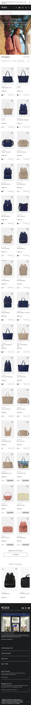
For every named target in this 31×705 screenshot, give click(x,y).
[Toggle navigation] (29, 7)
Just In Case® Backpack (7, 376)
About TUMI (4, 664)
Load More (16, 554)
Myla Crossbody (21, 441)
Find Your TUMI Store (7, 639)
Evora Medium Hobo (6, 441)
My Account (4, 658)
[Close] (30, 2)
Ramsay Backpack (21, 184)
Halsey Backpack (21, 280)
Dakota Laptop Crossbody (23, 312)
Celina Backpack (21, 248)
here (18, 703)
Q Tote (18, 87)
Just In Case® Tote (21, 376)
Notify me (10, 480)
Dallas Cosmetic (21, 505)
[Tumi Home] (4, 7)
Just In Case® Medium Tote (6, 345)
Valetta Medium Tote (6, 87)
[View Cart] (26, 7)
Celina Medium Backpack (23, 119)
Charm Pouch (4, 505)
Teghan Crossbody (6, 152)
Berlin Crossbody (21, 409)
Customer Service (6, 653)
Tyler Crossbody (21, 216)
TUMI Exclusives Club (7, 648)
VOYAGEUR (3, 86)
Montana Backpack (5, 184)
